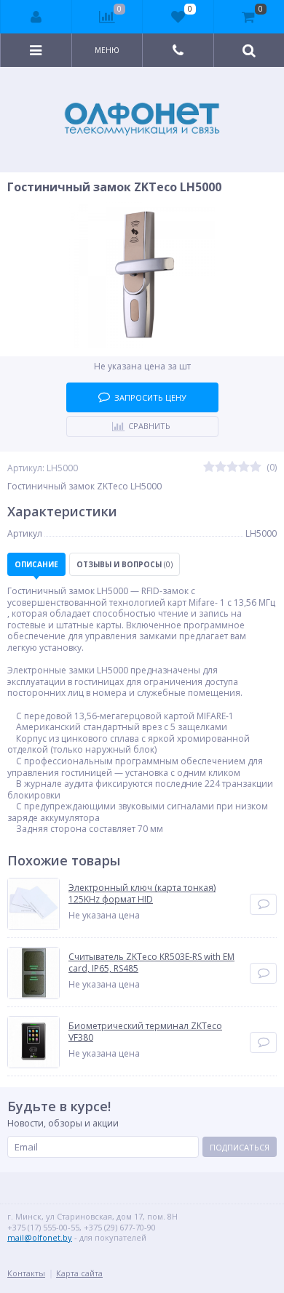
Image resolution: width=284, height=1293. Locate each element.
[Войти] (36, 16)
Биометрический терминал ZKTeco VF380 (145, 1031)
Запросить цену (150, 397)
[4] (244, 467)
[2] (220, 467)
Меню (107, 50)
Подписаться (239, 1147)
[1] (209, 467)
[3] (232, 467)
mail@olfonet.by (39, 1237)
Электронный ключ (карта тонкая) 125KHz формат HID (142, 893)
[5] (255, 467)
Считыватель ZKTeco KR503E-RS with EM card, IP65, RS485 (151, 962)
